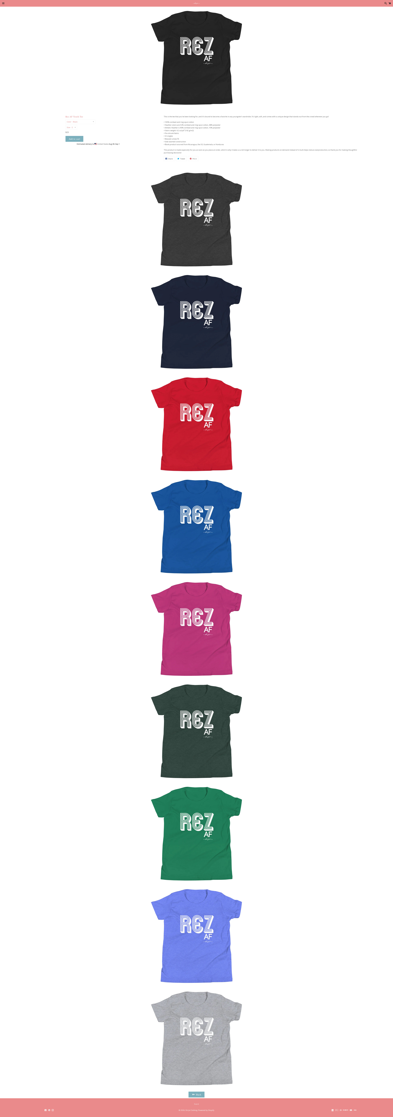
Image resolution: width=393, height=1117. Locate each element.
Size (68, 127)
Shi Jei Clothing (191, 1110)
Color (69, 122)
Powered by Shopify (206, 1110)
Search (196, 1104)
